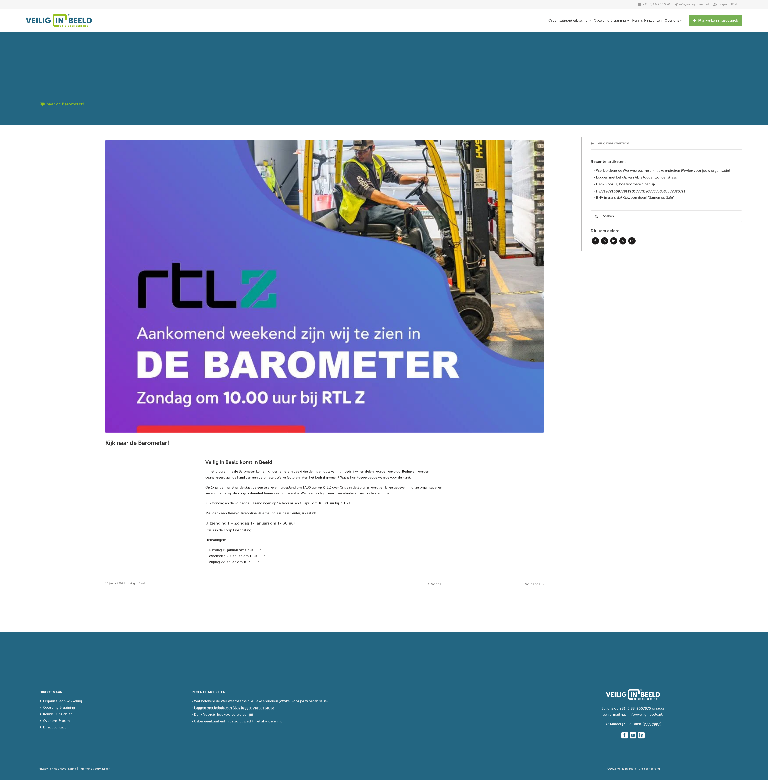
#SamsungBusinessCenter (279, 513)
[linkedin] (641, 735)
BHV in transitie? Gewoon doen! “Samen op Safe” (635, 197)
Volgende (532, 584)
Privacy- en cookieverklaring (57, 768)
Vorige (436, 584)
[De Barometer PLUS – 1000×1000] (324, 142)
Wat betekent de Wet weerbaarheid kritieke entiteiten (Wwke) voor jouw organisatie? (663, 171)
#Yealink (309, 513)
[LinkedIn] (613, 240)
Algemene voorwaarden (94, 768)
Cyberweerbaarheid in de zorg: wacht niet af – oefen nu (640, 191)
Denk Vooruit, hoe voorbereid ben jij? (625, 184)
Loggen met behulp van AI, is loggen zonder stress (636, 177)
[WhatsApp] (622, 240)
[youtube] (633, 735)
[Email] (631, 240)
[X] (604, 240)
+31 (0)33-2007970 (635, 708)
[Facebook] (595, 240)
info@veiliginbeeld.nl (645, 714)
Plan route (652, 724)
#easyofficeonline (242, 513)
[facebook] (624, 735)
